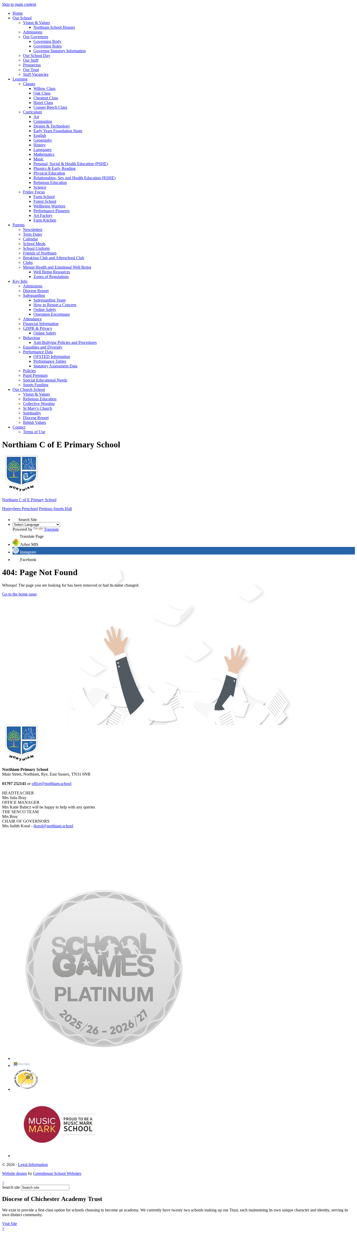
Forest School (44, 201)
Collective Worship (39, 403)
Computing (42, 121)
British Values (34, 422)
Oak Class (41, 93)
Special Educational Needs (45, 380)
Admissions (32, 32)
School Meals (34, 243)
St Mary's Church (37, 408)
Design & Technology (51, 126)
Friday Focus (34, 192)
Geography (42, 140)
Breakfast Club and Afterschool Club (53, 258)
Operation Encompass (51, 314)
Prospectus (32, 65)
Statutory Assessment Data (55, 366)
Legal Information (33, 1164)
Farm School (44, 196)
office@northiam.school (51, 783)
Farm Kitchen (44, 220)
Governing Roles (47, 46)
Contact (19, 427)
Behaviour (31, 338)
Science (39, 187)
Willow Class (44, 88)
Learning (20, 79)
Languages (42, 149)
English (39, 135)
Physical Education (49, 173)
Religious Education (50, 182)
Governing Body (47, 41)
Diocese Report (36, 290)
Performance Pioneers (51, 211)
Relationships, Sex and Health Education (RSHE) (74, 178)
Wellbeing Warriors (49, 206)
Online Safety (44, 309)
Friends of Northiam (39, 253)
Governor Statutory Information (59, 51)
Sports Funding (35, 385)
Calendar (30, 239)
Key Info (20, 281)
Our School (22, 18)
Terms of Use (34, 432)
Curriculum (32, 112)
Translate (51, 529)
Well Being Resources (51, 272)
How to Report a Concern (54, 305)
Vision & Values (36, 22)
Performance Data (38, 352)
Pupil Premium (35, 375)
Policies (29, 370)
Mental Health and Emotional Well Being (57, 267)
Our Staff (30, 60)
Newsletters (32, 229)
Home (18, 13)
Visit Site (9, 1223)
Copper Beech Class (50, 107)
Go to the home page (19, 594)
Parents (19, 225)
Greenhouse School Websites (57, 1173)
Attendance (32, 319)
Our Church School (29, 389)
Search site (11, 1187)
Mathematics (43, 154)
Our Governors (35, 36)
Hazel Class (43, 102)
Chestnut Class (45, 98)
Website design (14, 1173)
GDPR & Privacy (37, 328)
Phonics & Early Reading (54, 168)
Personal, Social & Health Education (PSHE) (70, 163)
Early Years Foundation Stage (57, 131)
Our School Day (36, 55)
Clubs (28, 262)
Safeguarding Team (49, 300)
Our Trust (31, 69)
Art (36, 116)
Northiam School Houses (54, 27)
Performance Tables (49, 361)
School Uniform (36, 248)
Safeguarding (34, 295)
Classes (29, 84)
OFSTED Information (51, 356)
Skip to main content (19, 4)
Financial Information (41, 323)
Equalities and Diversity (42, 347)
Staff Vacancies (35, 74)
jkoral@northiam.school (53, 826)
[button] (15, 518)
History (39, 145)
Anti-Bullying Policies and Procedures (65, 342)
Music (38, 159)
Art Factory (43, 215)
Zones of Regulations (51, 276)
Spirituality (32, 413)
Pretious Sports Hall (55, 508)
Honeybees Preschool (20, 508)
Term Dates (32, 234)
